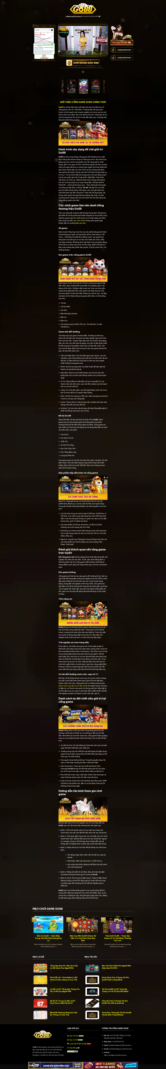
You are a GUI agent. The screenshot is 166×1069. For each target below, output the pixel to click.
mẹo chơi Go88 (79, 221)
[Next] (133, 933)
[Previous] (32, 933)
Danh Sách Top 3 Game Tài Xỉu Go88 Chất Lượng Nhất (115, 978)
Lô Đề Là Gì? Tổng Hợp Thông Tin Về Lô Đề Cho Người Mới (65, 990)
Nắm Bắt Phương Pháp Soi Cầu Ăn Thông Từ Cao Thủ (63, 1013)
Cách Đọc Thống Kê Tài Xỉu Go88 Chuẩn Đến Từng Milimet (116, 1013)
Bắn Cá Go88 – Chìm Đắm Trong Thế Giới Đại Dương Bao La (48, 938)
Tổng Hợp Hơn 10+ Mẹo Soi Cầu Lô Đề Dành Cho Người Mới (64, 967)
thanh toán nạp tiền (66, 686)
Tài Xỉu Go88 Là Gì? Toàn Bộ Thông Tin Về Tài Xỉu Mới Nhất (115, 990)
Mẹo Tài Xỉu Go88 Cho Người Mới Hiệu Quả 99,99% (116, 967)
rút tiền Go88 (82, 686)
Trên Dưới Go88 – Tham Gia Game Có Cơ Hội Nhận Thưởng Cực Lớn (117, 938)
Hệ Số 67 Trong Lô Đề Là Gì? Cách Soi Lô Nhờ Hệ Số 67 (62, 1002)
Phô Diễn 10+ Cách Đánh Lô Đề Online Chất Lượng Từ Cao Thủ (63, 978)
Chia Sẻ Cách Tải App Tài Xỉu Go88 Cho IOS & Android (115, 1002)
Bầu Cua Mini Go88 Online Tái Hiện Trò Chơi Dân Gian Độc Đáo (83, 938)
